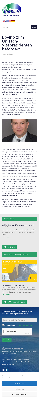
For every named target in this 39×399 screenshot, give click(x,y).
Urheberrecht (6, 362)
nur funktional (19, 389)
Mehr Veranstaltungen (14, 302)
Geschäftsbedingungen (27, 362)
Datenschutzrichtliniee (24, 325)
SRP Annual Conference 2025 (13, 285)
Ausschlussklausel (23, 359)
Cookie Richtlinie (15, 362)
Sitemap (11, 364)
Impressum (5, 364)
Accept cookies (19, 383)
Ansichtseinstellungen (19, 394)
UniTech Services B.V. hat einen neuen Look (18, 225)
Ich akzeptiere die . (18, 325)
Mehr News (9, 247)
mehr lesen (6, 237)
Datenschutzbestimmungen (9, 359)
